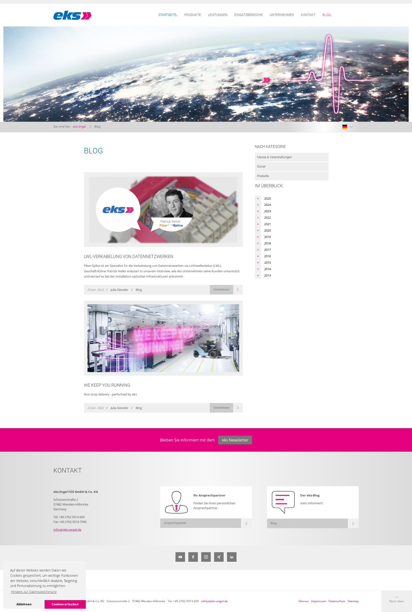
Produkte (192, 15)
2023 (267, 211)
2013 (267, 275)
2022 (267, 217)
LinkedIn (232, 557)
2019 (267, 237)
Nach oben (396, 601)
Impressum (318, 601)
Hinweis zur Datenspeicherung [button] (34, 591)
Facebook (193, 557)
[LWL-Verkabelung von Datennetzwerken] (163, 210)
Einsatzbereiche (248, 15)
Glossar (304, 601)
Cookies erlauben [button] (65, 604)
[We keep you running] (163, 338)
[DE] (348, 127)
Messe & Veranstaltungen (274, 157)
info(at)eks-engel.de (67, 529)
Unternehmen (282, 15)
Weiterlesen (221, 289)
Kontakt (308, 15)
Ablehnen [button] (24, 604)
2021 (267, 224)
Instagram (206, 557)
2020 (267, 230)
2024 (267, 204)
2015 (267, 262)
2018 (267, 243)
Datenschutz (337, 601)
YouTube (180, 557)
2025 (267, 198)
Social (261, 166)
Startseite (167, 15)
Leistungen (217, 15)
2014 (267, 269)
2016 (267, 256)
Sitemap (353, 601)
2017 (267, 250)
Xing (219, 557)
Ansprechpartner (175, 523)
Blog (326, 15)
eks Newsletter (235, 440)
